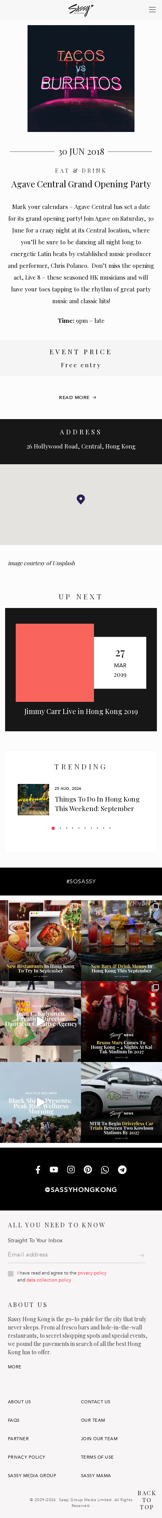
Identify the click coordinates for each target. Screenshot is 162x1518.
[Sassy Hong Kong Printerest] (88, 1170)
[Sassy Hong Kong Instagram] (71, 1170)
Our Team (93, 1420)
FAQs (14, 1420)
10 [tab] (109, 828)
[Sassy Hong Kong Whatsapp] (105, 1170)
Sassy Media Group (32, 1476)
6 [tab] (85, 828)
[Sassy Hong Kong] (81, 10)
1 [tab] (53, 828)
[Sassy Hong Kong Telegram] (122, 1170)
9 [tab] (103, 828)
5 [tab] (78, 828)
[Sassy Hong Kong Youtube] (54, 1170)
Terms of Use (97, 1457)
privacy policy (92, 1273)
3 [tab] (66, 828)
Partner (18, 1439)
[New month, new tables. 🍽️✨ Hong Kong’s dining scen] (40, 940)
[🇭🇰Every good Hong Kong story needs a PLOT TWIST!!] (40, 1021)
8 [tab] (97, 828)
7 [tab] (91, 828)
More (15, 1367)
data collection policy (48, 1280)
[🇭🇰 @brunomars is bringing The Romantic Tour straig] (121, 1021)
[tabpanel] (81, 800)
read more (74, 397)
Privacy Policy (27, 1457)
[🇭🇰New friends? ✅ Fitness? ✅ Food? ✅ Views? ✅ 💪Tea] (40, 1102)
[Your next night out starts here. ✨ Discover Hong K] (121, 940)
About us (19, 1402)
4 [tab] (72, 828)
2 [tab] (60, 828)
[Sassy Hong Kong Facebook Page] (37, 1171)
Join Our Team (99, 1439)
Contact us (95, 1402)
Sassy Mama (96, 1476)
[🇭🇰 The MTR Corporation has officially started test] (121, 1102)
